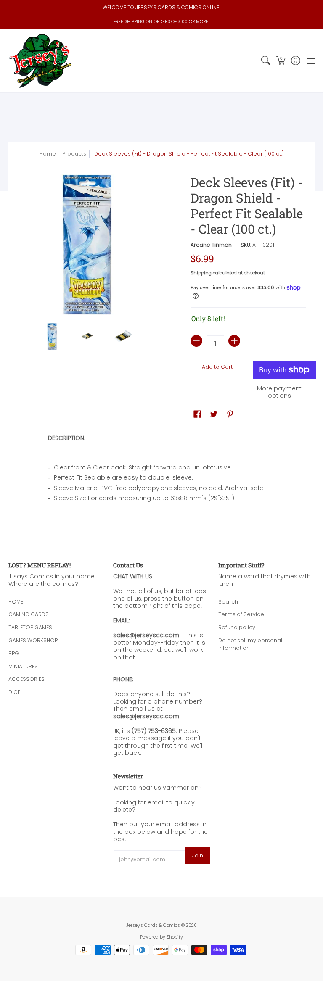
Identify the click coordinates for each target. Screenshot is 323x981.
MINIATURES (23, 666)
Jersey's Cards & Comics (153, 925)
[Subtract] (196, 341)
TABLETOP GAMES (30, 627)
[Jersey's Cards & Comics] (39, 60)
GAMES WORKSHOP (33, 640)
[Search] (266, 60)
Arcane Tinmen (211, 244)
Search (228, 601)
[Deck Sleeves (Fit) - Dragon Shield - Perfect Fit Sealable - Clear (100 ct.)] (52, 336)
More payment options (279, 392)
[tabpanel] (161, 470)
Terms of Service (241, 614)
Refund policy (236, 627)
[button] (280, 60)
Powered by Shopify (161, 937)
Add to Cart (217, 366)
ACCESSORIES (26, 679)
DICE (14, 692)
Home (48, 153)
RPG (13, 653)
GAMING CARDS (28, 614)
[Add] (234, 341)
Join (197, 855)
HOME (15, 601)
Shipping (201, 272)
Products (74, 153)
